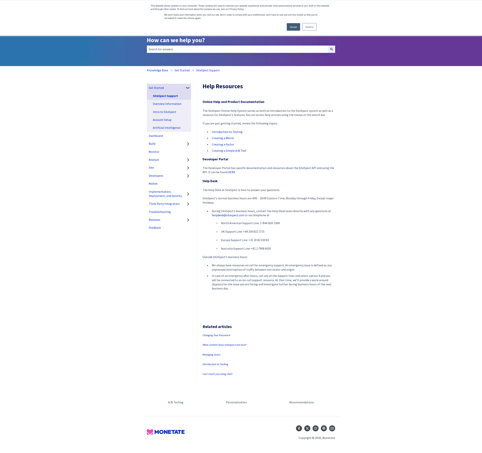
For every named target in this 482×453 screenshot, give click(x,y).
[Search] (331, 49)
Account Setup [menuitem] (162, 120)
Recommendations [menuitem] (301, 402)
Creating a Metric (223, 138)
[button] (188, 88)
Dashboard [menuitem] (156, 136)
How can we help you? (176, 40)
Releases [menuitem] (154, 220)
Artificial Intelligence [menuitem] (167, 127)
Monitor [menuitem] (154, 152)
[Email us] (332, 428)
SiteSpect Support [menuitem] (165, 96)
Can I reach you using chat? (218, 374)
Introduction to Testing (227, 132)
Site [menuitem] (151, 167)
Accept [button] (293, 26)
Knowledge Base (157, 70)
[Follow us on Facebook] (299, 428)
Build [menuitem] (152, 143)
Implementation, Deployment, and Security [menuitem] (165, 194)
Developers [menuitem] (156, 175)
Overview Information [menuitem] (167, 104)
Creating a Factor (223, 144)
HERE (231, 172)
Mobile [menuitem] (153, 183)
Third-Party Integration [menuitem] (164, 204)
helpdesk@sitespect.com (228, 215)
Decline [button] (309, 26)
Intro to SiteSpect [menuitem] (164, 112)
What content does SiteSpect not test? (225, 344)
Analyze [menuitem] (154, 159)
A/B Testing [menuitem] (175, 402)
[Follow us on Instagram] (316, 428)
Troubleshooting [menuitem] (160, 212)
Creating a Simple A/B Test (229, 150)
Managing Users (211, 354)
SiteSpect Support (208, 70)
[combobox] (237, 49)
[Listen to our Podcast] (324, 428)
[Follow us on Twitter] (307, 428)
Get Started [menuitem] (156, 88)
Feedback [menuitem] (155, 227)
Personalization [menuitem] (236, 402)
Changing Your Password (216, 335)
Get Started (182, 70)
